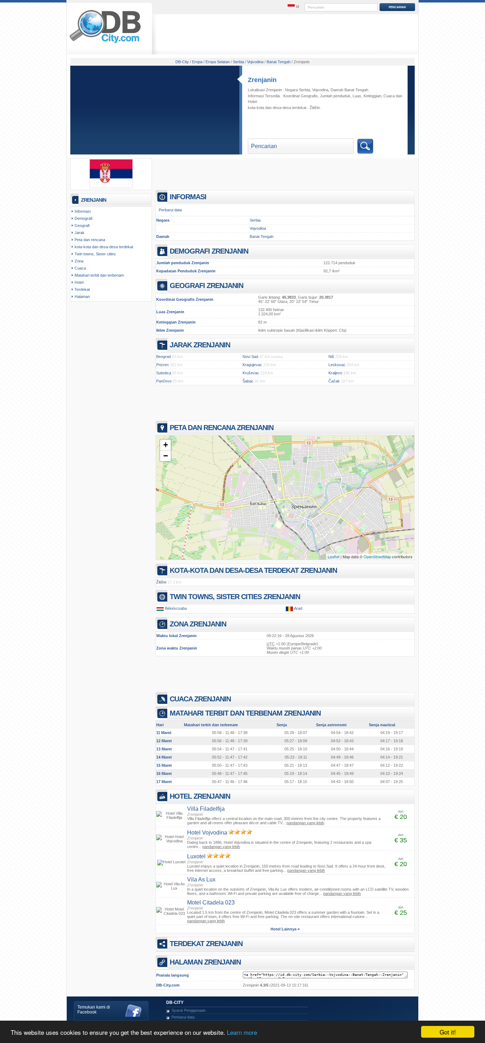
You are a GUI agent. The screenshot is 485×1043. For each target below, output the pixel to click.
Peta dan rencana (90, 240)
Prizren (162, 365)
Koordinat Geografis (300, 96)
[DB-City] (105, 43)
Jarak (80, 232)
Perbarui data (170, 210)
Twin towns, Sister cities (95, 254)
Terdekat (82, 289)
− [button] (165, 455)
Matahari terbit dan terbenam (99, 275)
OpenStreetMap (377, 556)
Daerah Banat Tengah (349, 90)
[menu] (293, 7)
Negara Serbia (297, 90)
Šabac (248, 381)
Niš (331, 356)
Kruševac (251, 373)
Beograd (163, 356)
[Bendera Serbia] (111, 187)
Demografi (83, 218)
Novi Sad (250, 356)
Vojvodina (320, 90)
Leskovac (336, 365)
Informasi (83, 211)
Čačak (334, 381)
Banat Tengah (261, 236)
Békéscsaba (176, 608)
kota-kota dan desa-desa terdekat (104, 247)
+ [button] (165, 444)
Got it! (448, 1031)
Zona (79, 261)
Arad (298, 608)
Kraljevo (335, 373)
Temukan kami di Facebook (93, 1010)
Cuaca (389, 96)
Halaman (82, 296)
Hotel (252, 101)
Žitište (315, 107)
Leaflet (333, 556)
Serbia (255, 220)
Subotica (163, 373)
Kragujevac (252, 365)
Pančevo (163, 381)
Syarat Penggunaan (188, 1010)
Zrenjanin (262, 79)
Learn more (242, 1032)
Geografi (82, 225)
